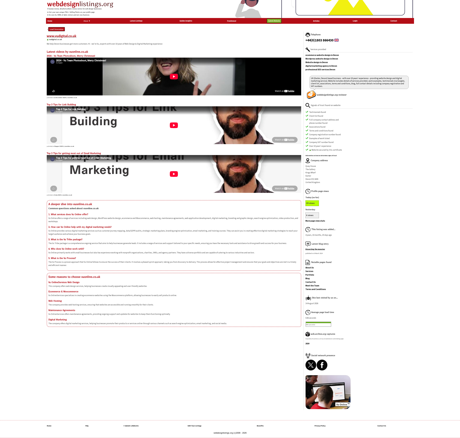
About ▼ (86, 21)
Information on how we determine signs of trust (321, 155)
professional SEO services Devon (320, 69)
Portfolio (309, 274)
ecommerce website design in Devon (322, 55)
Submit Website (274, 21)
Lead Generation (56, 29)
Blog (307, 278)
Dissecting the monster (315, 249)
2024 (307, 343)
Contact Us (310, 282)
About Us (309, 267)
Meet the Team (312, 285)
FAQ (86, 426)
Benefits (260, 426)
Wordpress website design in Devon (321, 58)
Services (309, 271)
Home (49, 426)
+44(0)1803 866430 (319, 40)
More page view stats (315, 220)
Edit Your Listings (194, 426)
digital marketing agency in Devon (321, 66)
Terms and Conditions (315, 289)
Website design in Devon (316, 62)
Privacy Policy (320, 426)
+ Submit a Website (131, 426)
